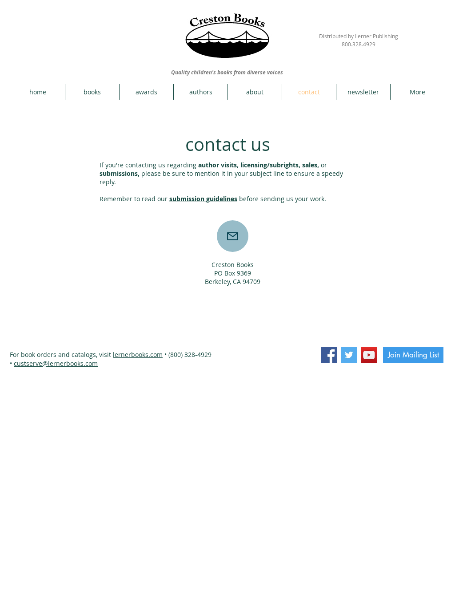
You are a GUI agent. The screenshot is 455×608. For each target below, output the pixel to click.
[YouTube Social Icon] (369, 355)
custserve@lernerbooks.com (56, 363)
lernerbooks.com (138, 354)
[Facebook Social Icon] (329, 355)
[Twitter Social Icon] (349, 355)
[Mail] (232, 236)
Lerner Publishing (376, 36)
